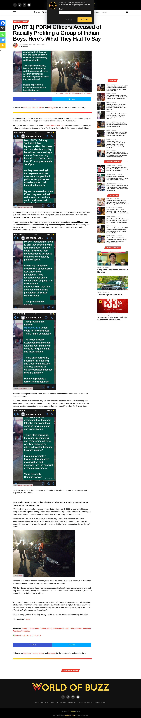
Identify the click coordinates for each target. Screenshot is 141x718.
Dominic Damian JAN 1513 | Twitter (69, 93)
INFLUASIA (71, 711)
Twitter (41, 107)
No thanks (69, 19)
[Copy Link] (2, 45)
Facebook (27, 107)
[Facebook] (2, 23)
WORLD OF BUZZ (69, 715)
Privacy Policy (100, 702)
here (28, 619)
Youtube (35, 107)
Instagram (52, 107)
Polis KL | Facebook (86, 93)
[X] (2, 28)
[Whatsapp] (2, 34)
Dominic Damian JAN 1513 (54, 125)
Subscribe (84, 19)
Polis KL (20, 575)
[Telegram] (2, 40)
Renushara (24, 46)
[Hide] (1, 50)
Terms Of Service (85, 702)
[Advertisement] (112, 64)
